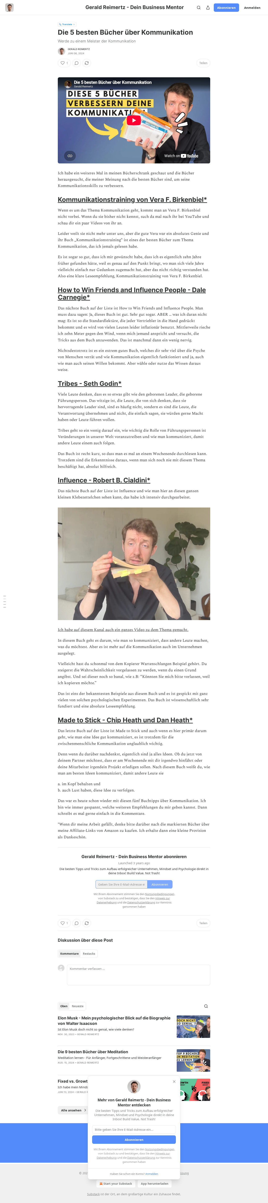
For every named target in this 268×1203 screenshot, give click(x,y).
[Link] (52, 199)
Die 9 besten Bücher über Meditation (93, 1051)
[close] (174, 1081)
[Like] (60, 1068)
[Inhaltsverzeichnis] (5, 601)
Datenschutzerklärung (141, 1158)
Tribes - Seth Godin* (90, 383)
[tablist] (78, 953)
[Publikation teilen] (208, 7)
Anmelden (252, 7)
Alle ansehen (71, 1110)
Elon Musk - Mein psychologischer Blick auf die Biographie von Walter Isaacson (114, 1021)
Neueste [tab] (78, 1006)
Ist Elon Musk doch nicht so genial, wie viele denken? (96, 1029)
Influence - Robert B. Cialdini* (104, 480)
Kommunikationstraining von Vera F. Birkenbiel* (132, 199)
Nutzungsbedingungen (159, 1149)
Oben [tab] (64, 1006)
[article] (134, 1029)
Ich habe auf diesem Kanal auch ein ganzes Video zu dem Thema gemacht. (123, 630)
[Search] (199, 7)
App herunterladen (154, 1184)
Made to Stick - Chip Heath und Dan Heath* (125, 720)
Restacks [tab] (89, 954)
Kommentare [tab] (69, 954)
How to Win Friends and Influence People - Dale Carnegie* (132, 293)
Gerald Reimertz (79, 49)
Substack (93, 1194)
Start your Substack (117, 1184)
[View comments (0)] (76, 63)
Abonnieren (226, 7)
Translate (67, 24)
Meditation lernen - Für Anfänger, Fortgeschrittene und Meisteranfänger (109, 1058)
